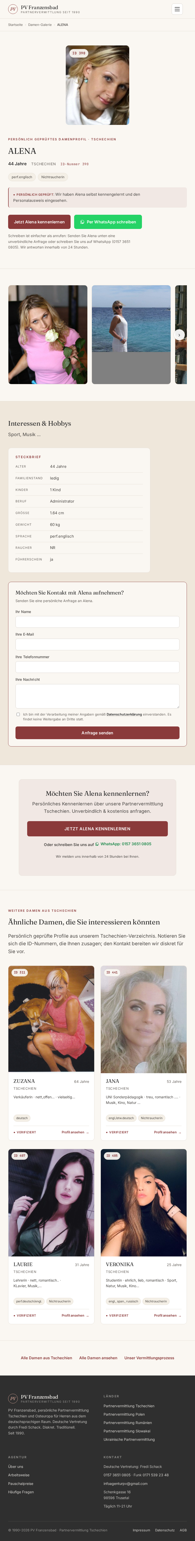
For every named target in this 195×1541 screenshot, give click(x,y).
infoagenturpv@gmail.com (126, 1483)
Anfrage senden (97, 732)
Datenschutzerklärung (124, 714)
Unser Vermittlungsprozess (149, 1357)
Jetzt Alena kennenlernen (39, 221)
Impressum (141, 1530)
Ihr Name (23, 611)
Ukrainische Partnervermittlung (129, 1439)
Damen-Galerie (40, 25)
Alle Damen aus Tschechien (46, 1357)
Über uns (15, 1466)
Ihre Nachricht (27, 679)
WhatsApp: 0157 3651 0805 (126, 843)
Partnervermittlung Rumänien (128, 1422)
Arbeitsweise (18, 1475)
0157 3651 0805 (117, 1475)
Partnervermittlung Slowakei (127, 1431)
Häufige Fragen (21, 1492)
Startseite (15, 25)
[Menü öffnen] (177, 9)
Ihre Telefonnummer (32, 657)
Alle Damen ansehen (98, 1357)
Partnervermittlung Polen (124, 1414)
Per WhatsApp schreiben (111, 221)
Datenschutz (165, 1530)
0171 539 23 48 (156, 1475)
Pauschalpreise (20, 1483)
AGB (183, 1530)
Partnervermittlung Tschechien (129, 1406)
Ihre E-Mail (24, 634)
